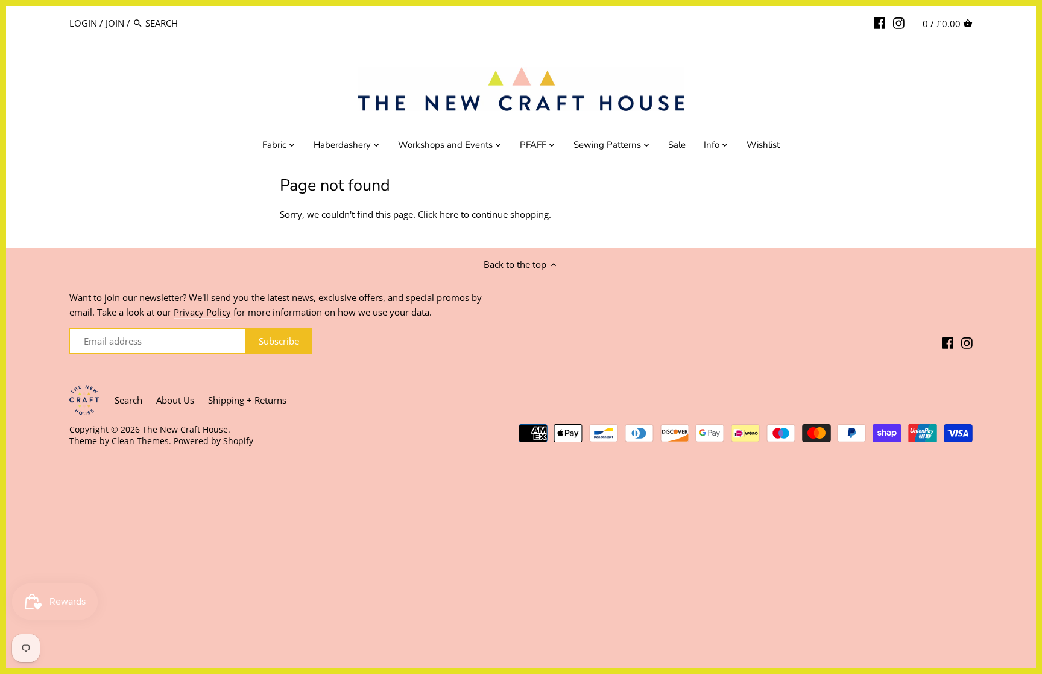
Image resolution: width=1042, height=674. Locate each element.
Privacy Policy (202, 312)
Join (115, 23)
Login (83, 23)
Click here (438, 214)
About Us (175, 400)
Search (128, 400)
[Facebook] (879, 22)
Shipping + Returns (247, 400)
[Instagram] (899, 22)
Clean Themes (140, 441)
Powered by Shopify (213, 441)
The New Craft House (185, 429)
